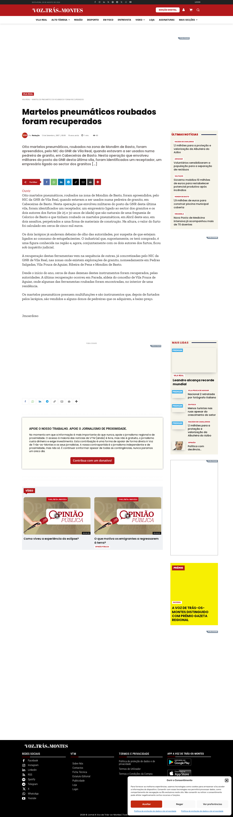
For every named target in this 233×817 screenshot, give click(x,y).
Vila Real (28, 94)
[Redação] (25, 135)
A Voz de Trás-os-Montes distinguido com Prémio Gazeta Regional (190, 614)
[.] (183, 9)
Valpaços (179, 176)
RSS (30, 774)
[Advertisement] (116, 59)
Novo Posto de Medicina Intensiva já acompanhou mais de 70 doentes (194, 221)
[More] (97, 182)
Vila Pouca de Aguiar (198, 390)
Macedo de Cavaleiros (184, 142)
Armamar (179, 159)
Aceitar (146, 804)
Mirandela (179, 214)
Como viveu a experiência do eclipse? (51, 539)
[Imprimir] (90, 182)
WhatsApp (33, 793)
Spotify (31, 779)
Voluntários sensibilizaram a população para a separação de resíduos (193, 166)
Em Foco (192, 405)
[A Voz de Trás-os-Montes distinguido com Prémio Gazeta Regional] (194, 589)
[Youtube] (130, 2)
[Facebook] (95, 2)
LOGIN (198, 2)
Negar (179, 804)
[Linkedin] (104, 2)
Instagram (33, 765)
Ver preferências (212, 804)
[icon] (191, 10)
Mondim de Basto (182, 197)
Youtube (32, 798)
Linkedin (32, 769)
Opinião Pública (102, 547)
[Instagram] (99, 2)
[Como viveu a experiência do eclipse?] (57, 516)
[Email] (83, 182)
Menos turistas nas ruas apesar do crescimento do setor (202, 411)
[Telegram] (117, 2)
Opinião (192, 443)
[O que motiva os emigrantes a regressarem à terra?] (127, 516)
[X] (121, 2)
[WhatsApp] (126, 2)
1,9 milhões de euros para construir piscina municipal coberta (191, 204)
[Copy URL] (76, 182)
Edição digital (168, 10)
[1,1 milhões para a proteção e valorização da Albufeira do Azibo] (178, 425)
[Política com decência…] (178, 445)
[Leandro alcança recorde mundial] (194, 360)
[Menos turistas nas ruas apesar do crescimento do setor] (178, 407)
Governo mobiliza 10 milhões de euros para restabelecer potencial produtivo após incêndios (192, 185)
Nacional (177, 602)
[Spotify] (113, 2)
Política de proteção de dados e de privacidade (155, 811)
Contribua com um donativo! (92, 460)
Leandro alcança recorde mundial (193, 382)
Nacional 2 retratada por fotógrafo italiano (202, 395)
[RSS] (108, 2)
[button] (226, 780)
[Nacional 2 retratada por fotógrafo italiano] (178, 393)
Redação (36, 135)
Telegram (33, 784)
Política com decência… (196, 447)
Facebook (33, 760)
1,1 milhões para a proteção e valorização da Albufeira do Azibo (192, 149)
